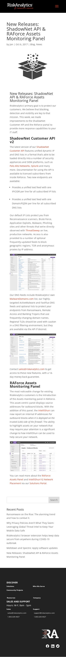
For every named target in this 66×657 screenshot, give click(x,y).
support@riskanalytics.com (44, 613)
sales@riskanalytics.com (17, 613)
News (39, 44)
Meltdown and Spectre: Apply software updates (32, 547)
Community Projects (15, 590)
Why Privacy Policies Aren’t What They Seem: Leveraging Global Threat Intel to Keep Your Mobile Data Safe (30, 526)
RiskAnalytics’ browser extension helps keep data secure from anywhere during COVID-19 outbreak (33, 539)
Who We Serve (39, 586)
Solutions (10, 586)
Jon (11, 44)
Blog (32, 44)
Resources (11, 598)
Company (37, 598)
